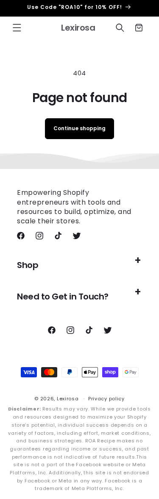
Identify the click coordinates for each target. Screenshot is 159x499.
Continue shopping (79, 128)
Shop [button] (27, 265)
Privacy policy (106, 398)
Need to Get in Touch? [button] (63, 296)
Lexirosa (68, 398)
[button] (17, 27)
